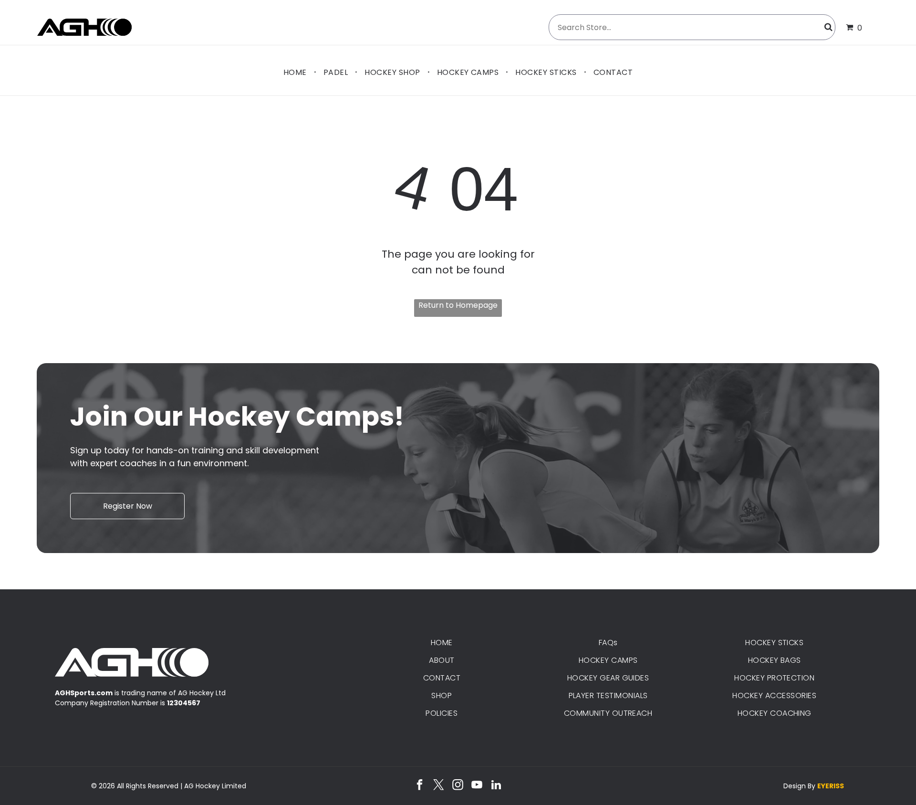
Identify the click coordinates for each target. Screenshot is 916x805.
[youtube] (476, 785)
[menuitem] (296, 71)
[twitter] (438, 785)
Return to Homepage (458, 305)
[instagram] (457, 785)
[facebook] (419, 785)
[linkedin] (496, 785)
